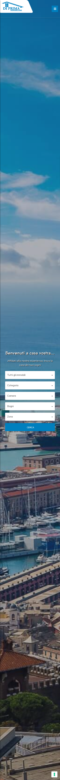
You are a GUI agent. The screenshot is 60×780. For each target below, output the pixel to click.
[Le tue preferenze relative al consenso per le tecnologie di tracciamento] (54, 774)
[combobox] (30, 375)
